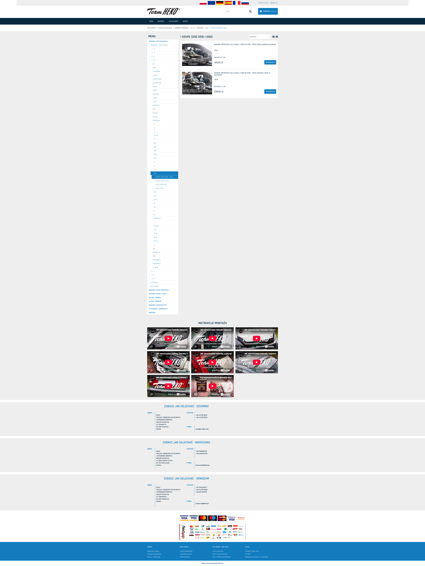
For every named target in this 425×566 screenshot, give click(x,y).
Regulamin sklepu (153, 551)
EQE (155, 150)
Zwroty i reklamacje (153, 557)
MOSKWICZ (156, 264)
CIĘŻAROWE (155, 286)
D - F (153, 53)
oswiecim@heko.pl (202, 503)
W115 (155, 237)
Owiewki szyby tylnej (157, 294)
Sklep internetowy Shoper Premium (212, 563)
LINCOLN (156, 94)
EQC (155, 147)
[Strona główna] (163, 11)
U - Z (153, 279)
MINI (154, 256)
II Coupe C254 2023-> (162, 181)
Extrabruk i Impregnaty (158, 309)
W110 (155, 233)
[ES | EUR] (228, 3)
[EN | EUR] (211, 3)
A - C (153, 49)
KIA (154, 64)
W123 (156, 241)
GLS (155, 199)
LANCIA (155, 75)
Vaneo (156, 226)
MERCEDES (156, 120)
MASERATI (156, 105)
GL (155, 166)
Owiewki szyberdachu (157, 305)
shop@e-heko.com (202, 429)
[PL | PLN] (203, 3)
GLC (155, 173)
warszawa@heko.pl (202, 465)
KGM (154, 68)
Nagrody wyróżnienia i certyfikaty (256, 557)
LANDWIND (156, 71)
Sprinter (157, 218)
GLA (155, 169)
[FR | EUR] (236, 3)
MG (154, 248)
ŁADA (155, 102)
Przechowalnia (185, 557)
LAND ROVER (157, 79)
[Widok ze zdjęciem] (273, 37)
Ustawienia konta (186, 554)
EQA (155, 143)
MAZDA (155, 113)
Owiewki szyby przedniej (159, 290)
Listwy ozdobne (155, 301)
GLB (155, 158)
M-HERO (155, 267)
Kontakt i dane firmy (252, 551)
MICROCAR (156, 252)
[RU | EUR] (245, 3)
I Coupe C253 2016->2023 (164, 177)
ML (155, 207)
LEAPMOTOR (157, 83)
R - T (153, 275)
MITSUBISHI (156, 260)
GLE (155, 192)
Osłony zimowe (155, 297)
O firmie (247, 554)
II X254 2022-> (160, 188)
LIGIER (155, 90)
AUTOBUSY (154, 282)
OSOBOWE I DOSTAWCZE (159, 45)
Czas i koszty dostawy (220, 554)
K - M (153, 60)
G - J (153, 56)
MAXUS (155, 117)
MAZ (154, 109)
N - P (153, 271)
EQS (155, 154)
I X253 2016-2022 (161, 184)
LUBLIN (155, 98)
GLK (155, 196)
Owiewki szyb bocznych (158, 41)
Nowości (152, 312)
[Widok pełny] (277, 37)
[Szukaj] (250, 11)
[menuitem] (151, 21)
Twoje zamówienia (186, 551)
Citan (156, 135)
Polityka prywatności (154, 554)
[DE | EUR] (219, 3)
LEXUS (155, 86)
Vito (155, 230)
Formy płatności (217, 551)
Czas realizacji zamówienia (221, 557)
